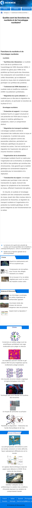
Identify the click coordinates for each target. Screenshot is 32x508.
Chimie (16, 9)
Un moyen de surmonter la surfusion (14, 411)
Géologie (12, 501)
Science (6, 12)
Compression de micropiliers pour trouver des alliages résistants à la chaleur (18, 271)
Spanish (20, 498)
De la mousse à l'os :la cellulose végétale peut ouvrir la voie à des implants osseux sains (19, 279)
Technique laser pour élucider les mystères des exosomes (14, 396)
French (4, 498)
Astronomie (26, 9)
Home (5, 9)
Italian (13, 498)
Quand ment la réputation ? (18, 311)
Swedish (4, 501)
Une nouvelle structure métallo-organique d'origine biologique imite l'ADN (14, 380)
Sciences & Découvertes (19, 12)
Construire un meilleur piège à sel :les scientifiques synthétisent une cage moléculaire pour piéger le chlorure (14, 344)
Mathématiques (20, 501)
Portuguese (28, 498)
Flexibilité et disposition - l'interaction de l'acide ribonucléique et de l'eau (14, 427)
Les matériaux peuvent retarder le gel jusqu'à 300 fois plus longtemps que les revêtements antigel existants (14, 363)
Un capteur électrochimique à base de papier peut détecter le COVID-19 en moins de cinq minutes (14, 469)
